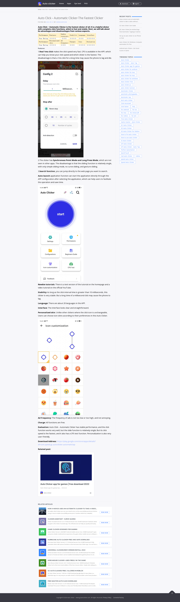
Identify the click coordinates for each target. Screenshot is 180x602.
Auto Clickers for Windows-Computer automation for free (130, 43)
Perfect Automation (128, 150)
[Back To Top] (172, 593)
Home (61, 3)
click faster (125, 106)
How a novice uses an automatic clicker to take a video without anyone (129, 20)
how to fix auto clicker (129, 134)
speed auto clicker (127, 159)
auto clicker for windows (129, 78)
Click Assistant (126, 103)
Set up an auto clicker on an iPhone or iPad (130, 37)
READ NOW (104, 512)
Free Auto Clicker (127, 119)
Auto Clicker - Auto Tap (129, 63)
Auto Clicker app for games (130, 66)
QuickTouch (125, 153)
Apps (69, 3)
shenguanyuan (61, 22)
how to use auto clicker (129, 137)
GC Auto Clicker (126, 125)
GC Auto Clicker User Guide (127, 25)
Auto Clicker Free (127, 82)
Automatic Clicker (127, 91)
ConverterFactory (118, 597)
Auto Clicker (125, 60)
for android (125, 110)
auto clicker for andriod (129, 69)
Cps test (77, 3)
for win (134, 116)
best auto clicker (127, 100)
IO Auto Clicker (126, 141)
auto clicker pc (126, 85)
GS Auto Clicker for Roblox (130, 131)
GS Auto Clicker (126, 128)
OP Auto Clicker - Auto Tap (130, 147)
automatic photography (129, 94)
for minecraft (134, 113)
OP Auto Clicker (126, 144)
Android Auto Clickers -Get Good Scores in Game (129, 49)
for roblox (124, 116)
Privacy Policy (107, 597)
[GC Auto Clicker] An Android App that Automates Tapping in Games (129, 31)
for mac (123, 113)
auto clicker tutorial (128, 88)
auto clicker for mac (128, 72)
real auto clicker (126, 156)
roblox (138, 156)
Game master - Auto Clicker (130, 122)
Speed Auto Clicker (127, 162)
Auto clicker (49, 3)
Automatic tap (126, 97)
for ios (134, 110)
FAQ (85, 3)
